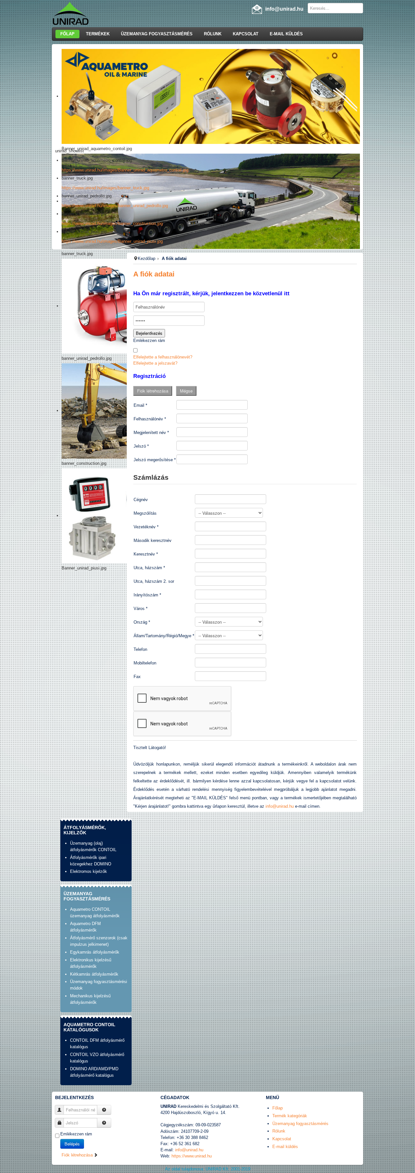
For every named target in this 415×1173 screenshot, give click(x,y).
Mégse (186, 391)
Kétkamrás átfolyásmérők (94, 974)
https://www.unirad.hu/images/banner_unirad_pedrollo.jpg (115, 205)
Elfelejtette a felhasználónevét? (162, 357)
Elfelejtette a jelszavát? (155, 363)
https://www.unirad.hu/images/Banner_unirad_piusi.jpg (112, 241)
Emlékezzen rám (149, 340)
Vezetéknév (146, 526)
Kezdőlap (146, 258)
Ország (142, 622)
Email (140, 405)
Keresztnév (146, 554)
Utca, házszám (149, 567)
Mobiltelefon (145, 663)
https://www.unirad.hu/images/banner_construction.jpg (112, 223)
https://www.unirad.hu (192, 1156)
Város (141, 608)
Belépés (72, 1144)
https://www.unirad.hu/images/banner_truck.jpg (105, 187)
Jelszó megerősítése (155, 459)
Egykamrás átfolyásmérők (94, 952)
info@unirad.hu (280, 806)
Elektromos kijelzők (88, 871)
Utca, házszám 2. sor (154, 581)
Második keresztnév (153, 540)
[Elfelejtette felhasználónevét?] (104, 1110)
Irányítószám (147, 594)
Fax (137, 676)
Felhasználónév (150, 418)
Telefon (140, 649)
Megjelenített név (151, 432)
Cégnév (141, 499)
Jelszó (141, 446)
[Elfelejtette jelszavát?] (104, 1123)
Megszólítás (145, 513)
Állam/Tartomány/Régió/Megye (164, 635)
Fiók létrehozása (152, 391)
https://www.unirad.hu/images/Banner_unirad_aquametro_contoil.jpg (125, 170)
